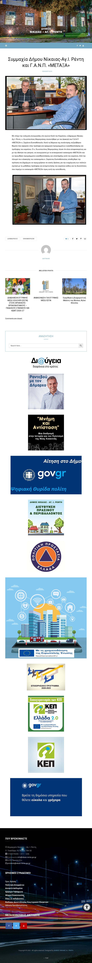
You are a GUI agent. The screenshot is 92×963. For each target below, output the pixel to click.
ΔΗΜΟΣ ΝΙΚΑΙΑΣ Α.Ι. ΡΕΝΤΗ (63, 950)
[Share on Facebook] (3, 143)
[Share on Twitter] (3, 149)
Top (46, 958)
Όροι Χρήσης (10, 881)
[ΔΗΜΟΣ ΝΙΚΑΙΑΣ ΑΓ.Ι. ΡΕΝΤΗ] (46, 21)
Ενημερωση (47, 71)
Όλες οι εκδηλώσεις (14, 899)
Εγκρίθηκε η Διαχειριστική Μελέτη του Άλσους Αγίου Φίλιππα (74, 300)
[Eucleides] (87, 907)
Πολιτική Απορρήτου (14, 885)
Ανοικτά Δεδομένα (13, 888)
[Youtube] (23, 926)
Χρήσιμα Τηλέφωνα (14, 892)
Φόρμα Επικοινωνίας (14, 895)
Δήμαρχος (13, 239)
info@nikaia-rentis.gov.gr (26, 857)
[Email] (3, 161)
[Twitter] (16, 926)
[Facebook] (9, 926)
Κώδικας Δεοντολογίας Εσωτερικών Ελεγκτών (26, 902)
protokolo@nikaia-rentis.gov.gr (18, 863)
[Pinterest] (3, 155)
